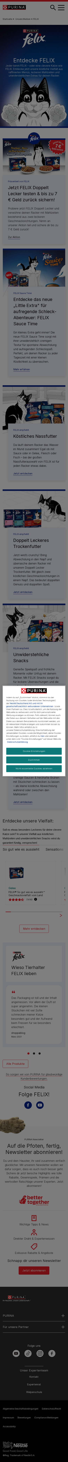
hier (42, 736)
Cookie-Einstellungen (34, 751)
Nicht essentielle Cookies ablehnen (34, 768)
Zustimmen (34, 760)
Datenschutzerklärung (17, 742)
